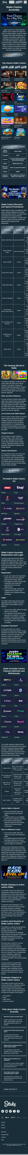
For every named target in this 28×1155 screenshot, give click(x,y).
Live (10, 67)
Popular (3, 67)
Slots (22, 67)
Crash (16, 67)
